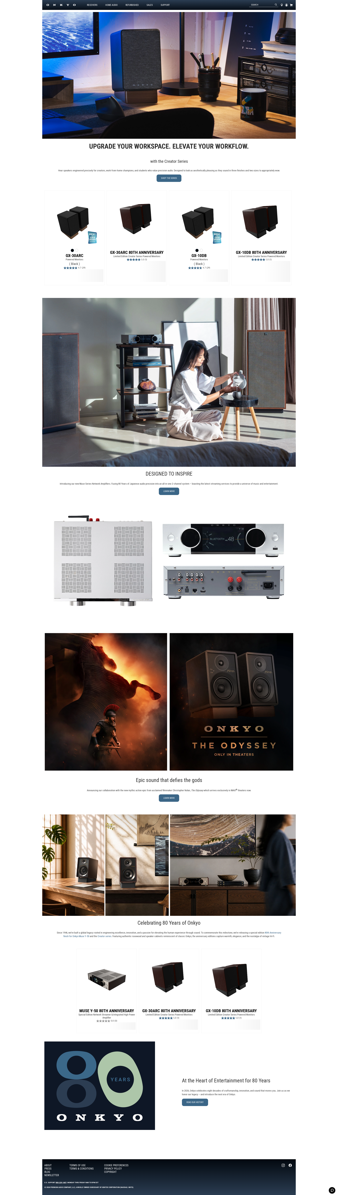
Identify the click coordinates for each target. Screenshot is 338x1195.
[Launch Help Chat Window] (332, 1190)
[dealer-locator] (281, 5)
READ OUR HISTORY (195, 1102)
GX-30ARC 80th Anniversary (137, 252)
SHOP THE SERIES (169, 178)
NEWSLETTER (51, 1175)
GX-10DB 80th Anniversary (261, 252)
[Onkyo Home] (61, 5)
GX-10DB (199, 255)
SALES (150, 5)
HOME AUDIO (111, 5)
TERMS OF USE (77, 1165)
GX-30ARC (74, 255)
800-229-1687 (61, 1182)
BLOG (47, 1171)
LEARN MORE (169, 491)
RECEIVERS (92, 5)
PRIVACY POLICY (113, 1168)
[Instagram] (283, 1170)
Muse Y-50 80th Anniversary (106, 1010)
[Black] (72, 250)
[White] (76, 250)
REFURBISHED (132, 5)
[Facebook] (290, 1170)
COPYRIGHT (110, 1171)
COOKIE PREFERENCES (116, 1165)
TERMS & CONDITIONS (81, 1168)
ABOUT (48, 1165)
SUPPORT (165, 5)
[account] (286, 5)
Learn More (169, 798)
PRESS (47, 1168)
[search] (276, 4)
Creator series (104, 936)
